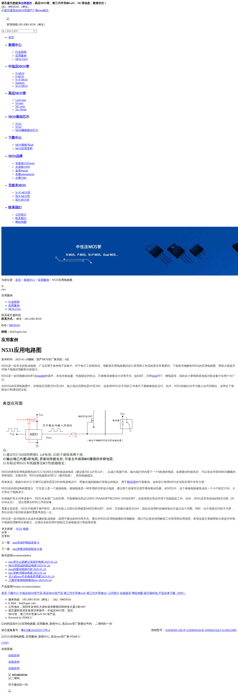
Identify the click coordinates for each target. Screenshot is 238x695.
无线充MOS (17, 185)
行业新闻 (20, 52)
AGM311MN (229, 630)
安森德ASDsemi (24, 163)
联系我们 (15, 207)
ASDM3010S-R (195, 630)
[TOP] (5, 642)
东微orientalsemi (24, 174)
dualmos (20, 82)
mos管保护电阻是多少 (26, 542)
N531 (18, 123)
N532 (18, 126)
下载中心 (13, 593)
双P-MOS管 (22, 199)
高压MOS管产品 (53, 593)
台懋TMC (21, 177)
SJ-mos (19, 103)
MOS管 (131, 481)
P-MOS (19, 76)
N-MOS (19, 73)
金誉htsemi (21, 170)
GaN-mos (20, 100)
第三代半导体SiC (97, 593)
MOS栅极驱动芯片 (26, 130)
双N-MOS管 (22, 196)
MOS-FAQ (21, 59)
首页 (11, 37)
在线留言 (125, 593)
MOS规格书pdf (24, 144)
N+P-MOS (21, 79)
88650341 (14, 325)
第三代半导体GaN (75, 593)
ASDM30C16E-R (175, 630)
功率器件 (26, 3)
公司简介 (20, 214)
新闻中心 (29, 279)
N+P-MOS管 (22, 192)
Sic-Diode (20, 109)
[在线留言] (9, 691)
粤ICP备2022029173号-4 (35, 630)
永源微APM (22, 166)
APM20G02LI (213, 630)
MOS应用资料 (24, 148)
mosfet (41, 375)
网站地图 (20, 221)
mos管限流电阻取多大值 (27, 549)
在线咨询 (14, 655)
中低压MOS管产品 (31, 593)
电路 (26, 528)
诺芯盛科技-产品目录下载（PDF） (165, 593)
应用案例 (20, 55)
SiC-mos (20, 106)
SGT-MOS (21, 85)
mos (154, 375)
